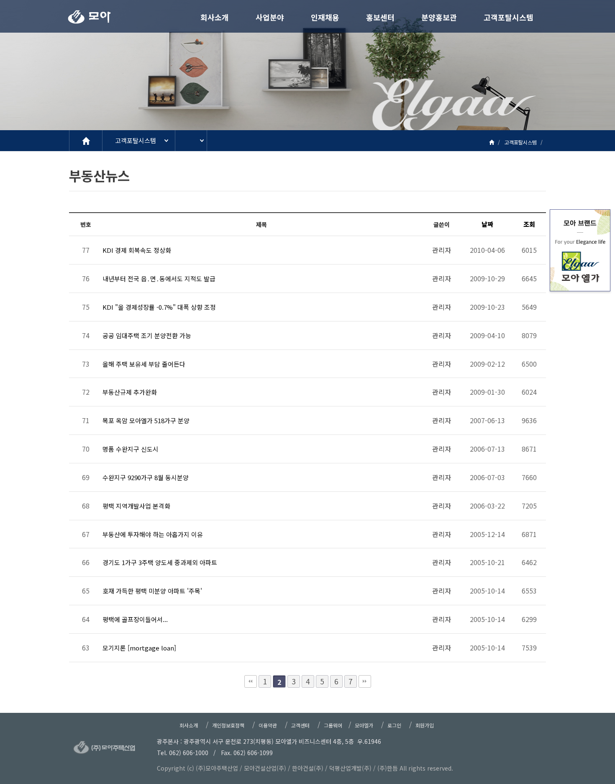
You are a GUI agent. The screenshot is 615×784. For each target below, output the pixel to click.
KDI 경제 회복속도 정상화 (136, 250)
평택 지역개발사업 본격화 (136, 505)
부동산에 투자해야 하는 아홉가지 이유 (152, 534)
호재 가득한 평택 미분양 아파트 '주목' (152, 590)
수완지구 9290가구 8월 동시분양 (145, 477)
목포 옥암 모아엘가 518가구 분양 (146, 420)
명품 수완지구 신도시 (130, 449)
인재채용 (325, 17)
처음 (250, 681)
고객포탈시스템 (508, 17)
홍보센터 (380, 17)
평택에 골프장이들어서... (135, 619)
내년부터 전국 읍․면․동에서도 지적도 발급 (158, 278)
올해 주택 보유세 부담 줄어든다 (143, 364)
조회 (529, 224)
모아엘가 (364, 725)
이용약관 (268, 725)
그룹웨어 (333, 725)
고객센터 (300, 725)
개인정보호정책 (228, 725)
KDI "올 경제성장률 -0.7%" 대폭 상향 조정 (159, 307)
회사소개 (214, 17)
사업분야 (270, 17)
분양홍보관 (439, 17)
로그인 (394, 725)
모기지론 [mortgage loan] (139, 647)
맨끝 (365, 681)
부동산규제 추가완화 (129, 392)
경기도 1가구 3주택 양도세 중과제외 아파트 (159, 562)
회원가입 (424, 725)
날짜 (487, 224)
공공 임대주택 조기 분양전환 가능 (146, 335)
